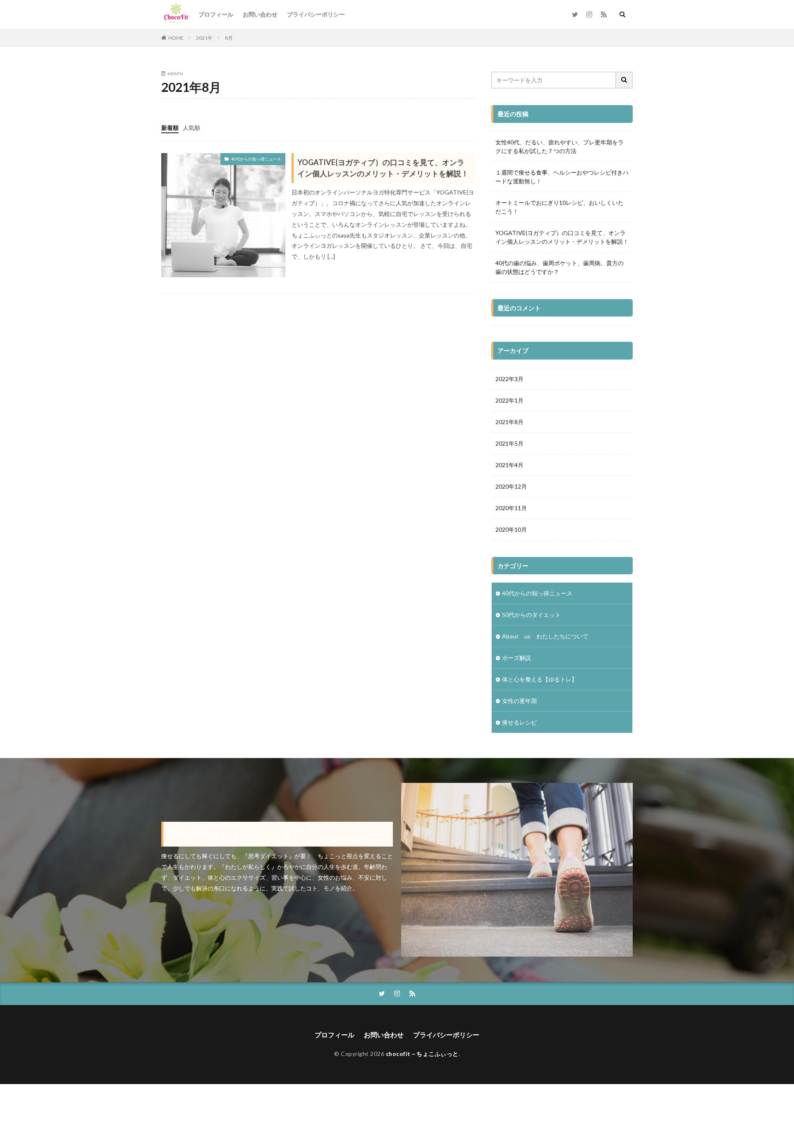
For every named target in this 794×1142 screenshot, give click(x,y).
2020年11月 (511, 507)
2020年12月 (511, 486)
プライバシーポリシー (316, 14)
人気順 (191, 127)
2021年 (204, 38)
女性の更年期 (519, 700)
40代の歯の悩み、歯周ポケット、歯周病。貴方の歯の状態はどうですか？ (559, 267)
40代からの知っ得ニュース (256, 158)
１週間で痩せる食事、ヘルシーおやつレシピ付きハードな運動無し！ (562, 177)
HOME (176, 38)
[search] (624, 80)
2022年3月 (509, 378)
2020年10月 (511, 529)
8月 (229, 38)
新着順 (170, 127)
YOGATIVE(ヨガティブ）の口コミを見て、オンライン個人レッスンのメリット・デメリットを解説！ (383, 168)
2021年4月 (509, 464)
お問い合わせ (260, 14)
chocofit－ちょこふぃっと (422, 1053)
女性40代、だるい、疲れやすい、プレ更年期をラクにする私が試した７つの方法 (559, 146)
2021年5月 (509, 443)
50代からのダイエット (531, 614)
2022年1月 (509, 400)
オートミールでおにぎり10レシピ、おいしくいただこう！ (559, 207)
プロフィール (215, 14)
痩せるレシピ (519, 722)
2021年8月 (509, 421)
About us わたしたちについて (545, 636)
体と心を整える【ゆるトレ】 (539, 679)
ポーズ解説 (516, 657)
